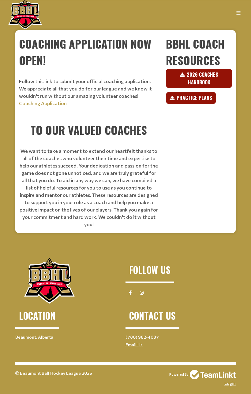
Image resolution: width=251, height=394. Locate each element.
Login (230, 383)
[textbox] (89, 74)
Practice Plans (194, 97)
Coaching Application (43, 103)
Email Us (134, 344)
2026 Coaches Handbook (202, 78)
